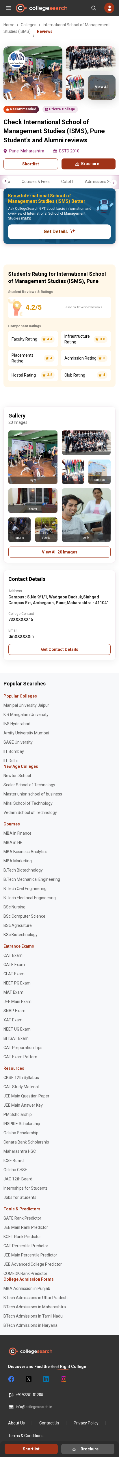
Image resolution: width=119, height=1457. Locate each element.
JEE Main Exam (17, 1001)
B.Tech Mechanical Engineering (31, 879)
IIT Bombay (13, 751)
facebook (11, 1379)
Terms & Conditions (26, 1435)
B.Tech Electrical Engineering (29, 897)
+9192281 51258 (29, 1395)
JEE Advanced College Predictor (32, 1264)
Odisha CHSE (15, 1169)
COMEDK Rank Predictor (25, 1273)
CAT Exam (13, 955)
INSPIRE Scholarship (21, 1123)
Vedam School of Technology (30, 812)
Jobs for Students (19, 1197)
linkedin (45, 1379)
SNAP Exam (14, 1010)
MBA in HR (13, 842)
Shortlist (30, 164)
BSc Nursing (14, 907)
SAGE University (18, 742)
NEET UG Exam (17, 1029)
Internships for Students (25, 1188)
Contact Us (49, 1423)
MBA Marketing (17, 861)
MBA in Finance (17, 833)
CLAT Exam (14, 974)
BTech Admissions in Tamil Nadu (33, 1316)
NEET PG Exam (17, 983)
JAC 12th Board (17, 1179)
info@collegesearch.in (34, 1407)
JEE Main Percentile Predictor (30, 1255)
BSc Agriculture (17, 925)
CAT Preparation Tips (22, 1047)
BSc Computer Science (24, 916)
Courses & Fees (36, 181)
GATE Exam (14, 964)
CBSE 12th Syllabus (21, 1077)
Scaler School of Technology (29, 785)
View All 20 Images (59, 552)
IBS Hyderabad (16, 723)
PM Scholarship (17, 1114)
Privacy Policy (86, 1423)
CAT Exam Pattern (20, 1057)
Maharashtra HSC (19, 1151)
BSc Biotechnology (20, 934)
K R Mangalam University (26, 714)
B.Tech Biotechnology (23, 870)
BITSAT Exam (16, 1038)
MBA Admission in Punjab (26, 1288)
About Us (16, 1423)
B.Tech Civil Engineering (25, 888)
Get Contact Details (59, 649)
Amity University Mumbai (26, 733)
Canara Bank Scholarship (26, 1142)
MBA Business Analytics (25, 851)
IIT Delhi (10, 760)
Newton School (17, 775)
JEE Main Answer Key (23, 1105)
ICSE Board (13, 1160)
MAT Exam (13, 992)
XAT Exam (13, 1020)
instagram (63, 1379)
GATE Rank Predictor (22, 1218)
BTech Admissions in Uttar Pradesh (35, 1297)
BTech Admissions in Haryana (30, 1325)
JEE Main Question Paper (26, 1096)
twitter (28, 1379)
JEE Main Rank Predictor (25, 1227)
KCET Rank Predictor (22, 1236)
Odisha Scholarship (20, 1133)
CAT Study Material (21, 1086)
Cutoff (67, 181)
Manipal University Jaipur (26, 705)
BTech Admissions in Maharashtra (34, 1307)
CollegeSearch (41, 8)
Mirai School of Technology (28, 803)
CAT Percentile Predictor (25, 1246)
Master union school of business (32, 794)
